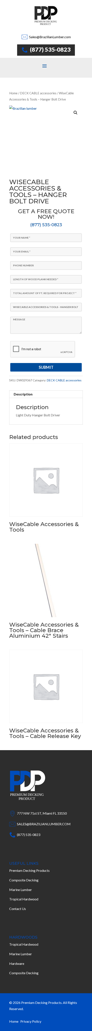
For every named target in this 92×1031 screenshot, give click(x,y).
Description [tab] (23, 394)
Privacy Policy (30, 1021)
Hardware (16, 963)
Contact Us (17, 909)
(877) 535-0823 (46, 224)
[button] (75, 113)
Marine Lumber (20, 890)
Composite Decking (24, 880)
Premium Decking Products (29, 870)
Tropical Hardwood (23, 899)
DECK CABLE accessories (38, 93)
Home (13, 93)
